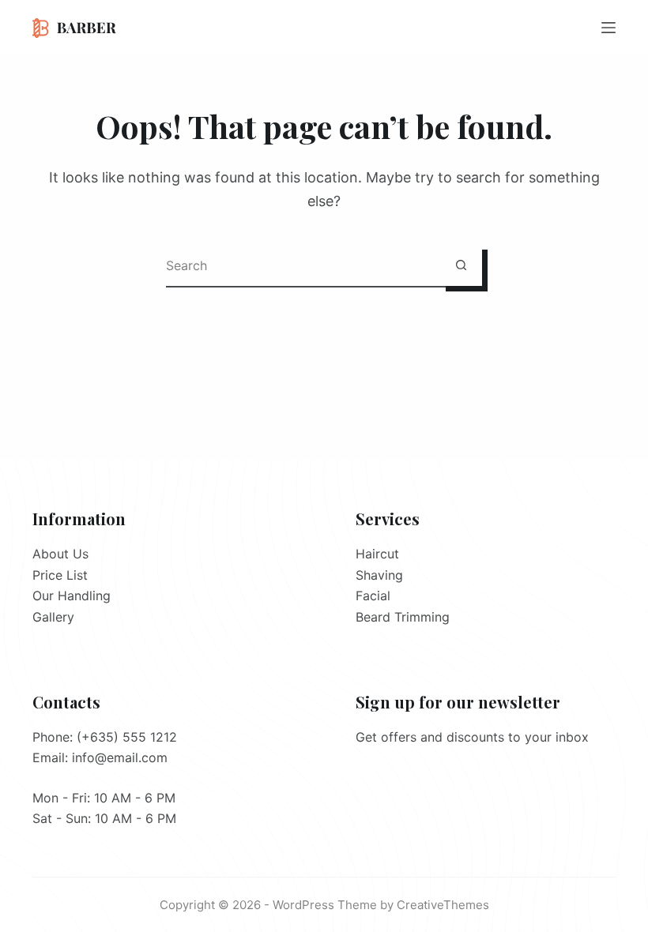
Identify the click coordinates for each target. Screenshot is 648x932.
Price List (60, 575)
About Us (60, 554)
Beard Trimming (403, 617)
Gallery (53, 617)
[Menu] (608, 28)
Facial (373, 595)
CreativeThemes (443, 904)
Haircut (377, 554)
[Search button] (461, 265)
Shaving (379, 575)
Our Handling (71, 595)
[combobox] (303, 265)
